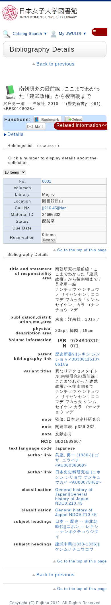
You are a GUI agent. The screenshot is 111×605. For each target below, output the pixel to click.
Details (15, 134)
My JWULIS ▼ (72, 33)
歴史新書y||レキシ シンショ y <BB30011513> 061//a (77, 359)
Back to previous (55, 64)
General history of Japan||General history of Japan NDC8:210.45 (73, 496)
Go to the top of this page (82, 250)
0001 (46, 181)
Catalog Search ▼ (29, 33)
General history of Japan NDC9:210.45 (76, 512)
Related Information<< (81, 125)
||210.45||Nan (54, 208)
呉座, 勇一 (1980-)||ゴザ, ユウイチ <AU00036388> (77, 460)
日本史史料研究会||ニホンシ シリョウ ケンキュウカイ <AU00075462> (78, 477)
